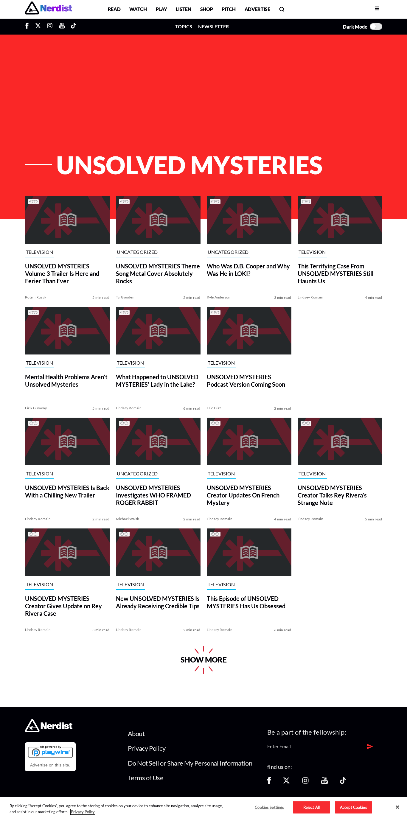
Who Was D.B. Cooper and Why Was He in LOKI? (248, 269)
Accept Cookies (353, 807)
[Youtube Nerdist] (62, 26)
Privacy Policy (147, 748)
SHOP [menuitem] (206, 9)
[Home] (48, 730)
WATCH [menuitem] (138, 9)
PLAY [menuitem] (161, 9)
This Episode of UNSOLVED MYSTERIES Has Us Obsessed (246, 602)
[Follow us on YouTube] (324, 782)
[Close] (397, 807)
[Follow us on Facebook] (269, 782)
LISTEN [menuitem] (183, 9)
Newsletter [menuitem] (213, 26)
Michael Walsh (127, 519)
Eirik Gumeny (36, 408)
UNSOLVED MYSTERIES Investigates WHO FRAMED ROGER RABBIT (153, 495)
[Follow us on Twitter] (286, 782)
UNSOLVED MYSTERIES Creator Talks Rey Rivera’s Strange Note (332, 495)
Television (39, 252)
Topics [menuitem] (183, 26)
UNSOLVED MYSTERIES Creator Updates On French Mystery (243, 495)
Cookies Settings (269, 807)
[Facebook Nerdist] (28, 26)
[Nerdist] (48, 9)
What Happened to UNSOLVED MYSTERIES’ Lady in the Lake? (157, 380)
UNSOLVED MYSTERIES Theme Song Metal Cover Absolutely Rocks (158, 273)
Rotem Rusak (35, 297)
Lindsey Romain (310, 297)
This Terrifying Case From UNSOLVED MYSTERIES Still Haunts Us (335, 273)
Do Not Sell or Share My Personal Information (190, 763)
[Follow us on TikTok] (343, 782)
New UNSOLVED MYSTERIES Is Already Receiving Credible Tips (158, 602)
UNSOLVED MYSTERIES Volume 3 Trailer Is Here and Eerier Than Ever (62, 273)
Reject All (311, 807)
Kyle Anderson (219, 297)
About (136, 734)
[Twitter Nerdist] (38, 26)
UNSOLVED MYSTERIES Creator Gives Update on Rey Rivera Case (63, 606)
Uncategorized (137, 252)
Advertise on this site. (50, 765)
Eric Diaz (214, 408)
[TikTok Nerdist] (73, 26)
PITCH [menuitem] (228, 9)
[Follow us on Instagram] (305, 782)
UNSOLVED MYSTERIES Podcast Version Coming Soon (246, 380)
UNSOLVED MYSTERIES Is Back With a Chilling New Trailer (67, 491)
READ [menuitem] (114, 9)
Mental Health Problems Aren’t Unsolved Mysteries (66, 380)
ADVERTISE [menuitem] (257, 9)
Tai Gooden (125, 297)
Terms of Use (146, 778)
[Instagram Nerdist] (50, 26)
